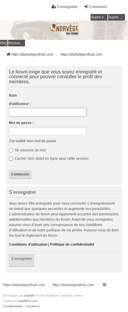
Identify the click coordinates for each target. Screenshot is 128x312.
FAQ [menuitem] (3, 43)
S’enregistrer (21, 259)
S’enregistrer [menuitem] (67, 7)
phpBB (29, 295)
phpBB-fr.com (28, 300)
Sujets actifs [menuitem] (116, 17)
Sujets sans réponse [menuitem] (99, 17)
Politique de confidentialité (72, 244)
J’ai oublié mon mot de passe (32, 141)
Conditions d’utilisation (28, 244)
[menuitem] (13, 306)
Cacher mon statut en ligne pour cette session (51, 158)
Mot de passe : (21, 123)
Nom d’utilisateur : (20, 99)
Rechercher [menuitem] (16, 43)
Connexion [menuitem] (98, 7)
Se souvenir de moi (30, 150)
